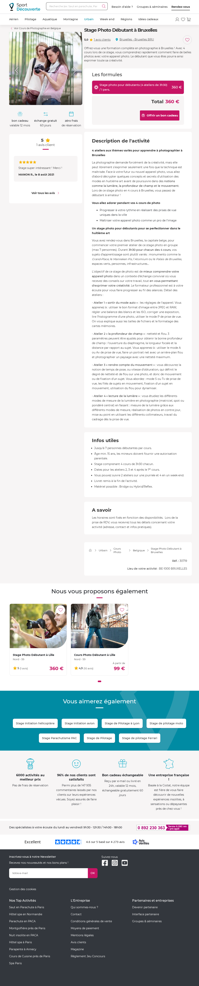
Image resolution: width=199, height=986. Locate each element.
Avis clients (78, 942)
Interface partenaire (145, 914)
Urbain (89, 19)
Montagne (70, 19)
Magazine (77, 949)
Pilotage (30, 19)
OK (93, 873)
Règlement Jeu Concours (88, 956)
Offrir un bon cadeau (162, 115)
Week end (107, 19)
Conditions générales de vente (91, 921)
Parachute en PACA (22, 921)
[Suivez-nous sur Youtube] (124, 862)
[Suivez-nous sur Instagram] (114, 862)
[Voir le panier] (189, 19)
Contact (76, 914)
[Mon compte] (177, 19)
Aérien (13, 19)
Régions (126, 19)
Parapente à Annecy (22, 949)
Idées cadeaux (148, 19)
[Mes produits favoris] (183, 19)
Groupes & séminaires (152, 7)
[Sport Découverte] (24, 7)
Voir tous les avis (43, 193)
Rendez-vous (180, 7)
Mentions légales (82, 935)
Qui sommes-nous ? (84, 907)
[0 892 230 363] (161, 828)
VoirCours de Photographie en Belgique (37, 28)
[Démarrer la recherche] (104, 6)
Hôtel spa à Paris (20, 942)
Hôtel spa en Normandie (25, 914)
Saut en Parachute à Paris (26, 907)
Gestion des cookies (22, 889)
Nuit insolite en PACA (23, 935)
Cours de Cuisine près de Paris (29, 956)
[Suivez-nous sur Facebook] (104, 862)
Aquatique (50, 19)
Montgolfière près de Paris (27, 928)
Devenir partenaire (145, 907)
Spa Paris (15, 963)
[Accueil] (90, 550)
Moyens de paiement (85, 928)
